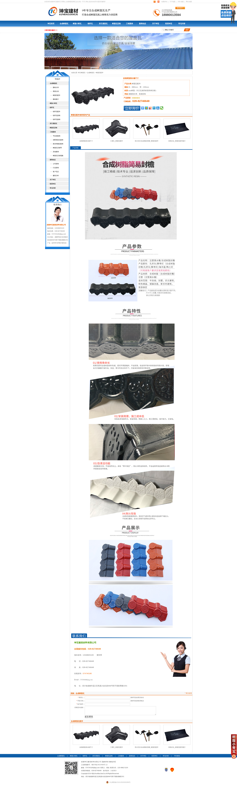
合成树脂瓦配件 (77, 721)
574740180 (87, 673)
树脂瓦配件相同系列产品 (80, 115)
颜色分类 (56, 87)
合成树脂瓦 (64, 24)
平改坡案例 (56, 136)
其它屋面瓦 (103, 24)
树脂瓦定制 (116, 24)
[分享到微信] (161, 107)
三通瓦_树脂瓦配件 (116, 141)
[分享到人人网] (157, 107)
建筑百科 (56, 175)
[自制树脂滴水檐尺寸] (86, 138)
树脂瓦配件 (99, 73)
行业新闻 (56, 168)
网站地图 (189, 1)
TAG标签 (177, 756)
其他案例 (56, 152)
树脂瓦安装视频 (58, 155)
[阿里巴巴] (154, 1)
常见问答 (181, 24)
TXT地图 (172, 1)
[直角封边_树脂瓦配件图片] (176, 138)
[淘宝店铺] (158, 1)
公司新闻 (56, 164)
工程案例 (129, 24)
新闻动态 (142, 24)
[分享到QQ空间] (146, 107)
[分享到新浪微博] (150, 107)
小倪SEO (113, 770)
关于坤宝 (155, 24)
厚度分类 (56, 91)
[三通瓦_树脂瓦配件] (116, 138)
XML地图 (181, 1)
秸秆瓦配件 (56, 111)
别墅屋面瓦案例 (58, 140)
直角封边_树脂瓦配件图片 (177, 141)
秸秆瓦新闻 (56, 115)
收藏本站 (164, 1)
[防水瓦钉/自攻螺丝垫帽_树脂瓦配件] (146, 138)
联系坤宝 (168, 24)
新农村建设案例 (58, 144)
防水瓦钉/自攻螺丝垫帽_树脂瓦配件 (146, 141)
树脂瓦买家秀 (57, 148)
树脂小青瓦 (77, 24)
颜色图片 (56, 99)
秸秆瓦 (90, 24)
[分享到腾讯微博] (154, 107)
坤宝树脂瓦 (81, 73)
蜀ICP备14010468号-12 (99, 765)
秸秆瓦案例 (56, 119)
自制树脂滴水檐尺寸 (86, 141)
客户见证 (56, 171)
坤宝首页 (51, 24)
